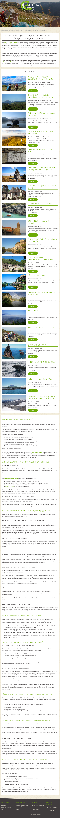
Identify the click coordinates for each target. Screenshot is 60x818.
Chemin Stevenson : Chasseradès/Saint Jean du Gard (41, 258)
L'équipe (18, 809)
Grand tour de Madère (37, 344)
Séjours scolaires (5, 811)
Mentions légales (35, 809)
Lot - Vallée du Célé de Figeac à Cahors (42, 186)
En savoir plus (36, 802)
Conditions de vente (36, 811)
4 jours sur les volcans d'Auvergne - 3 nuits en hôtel (40, 78)
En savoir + (33, 91)
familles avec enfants (37, 452)
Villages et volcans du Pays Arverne (40, 150)
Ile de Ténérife (34, 310)
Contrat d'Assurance (36, 814)
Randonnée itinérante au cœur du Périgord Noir (41, 293)
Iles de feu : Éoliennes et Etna (41, 327)
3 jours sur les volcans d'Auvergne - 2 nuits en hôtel (40, 96)
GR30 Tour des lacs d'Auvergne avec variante (41, 132)
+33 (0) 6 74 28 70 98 (51, 807)
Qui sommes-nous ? (22, 802)
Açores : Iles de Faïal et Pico (40, 379)
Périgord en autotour (36, 275)
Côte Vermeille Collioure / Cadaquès (39, 222)
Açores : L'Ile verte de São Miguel (42, 362)
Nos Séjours (5, 802)
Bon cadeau (3, 805)
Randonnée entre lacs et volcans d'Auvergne (42, 114)
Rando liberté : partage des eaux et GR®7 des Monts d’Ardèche (42, 168)
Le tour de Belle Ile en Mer (40, 203)
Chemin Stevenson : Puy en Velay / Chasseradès (42, 240)
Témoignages (19, 811)
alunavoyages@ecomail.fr (52, 810)
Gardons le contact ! (50, 803)
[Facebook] (47, 813)
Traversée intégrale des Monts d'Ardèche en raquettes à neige (41, 397)
